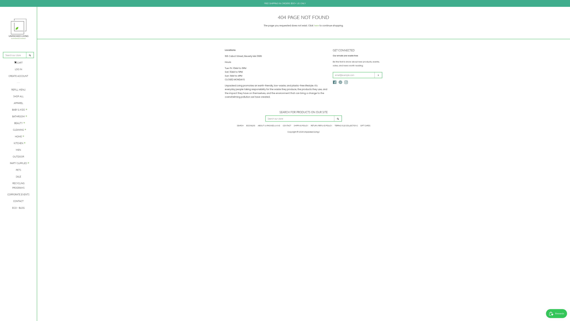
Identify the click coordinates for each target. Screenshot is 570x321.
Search (240, 125)
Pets (18, 170)
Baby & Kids (18, 109)
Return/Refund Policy (321, 125)
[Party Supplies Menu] (28, 163)
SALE (18, 176)
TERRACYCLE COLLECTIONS (346, 125)
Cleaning (18, 129)
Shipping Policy (301, 125)
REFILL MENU (18, 89)
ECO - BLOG (18, 207)
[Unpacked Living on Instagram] (346, 82)
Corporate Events (18, 194)
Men (18, 149)
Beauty (18, 123)
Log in (18, 69)
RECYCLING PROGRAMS (18, 185)
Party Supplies (18, 163)
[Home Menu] (23, 136)
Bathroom (18, 116)
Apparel (18, 103)
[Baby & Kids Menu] (26, 110)
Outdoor (18, 156)
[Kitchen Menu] (24, 143)
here (316, 25)
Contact (18, 201)
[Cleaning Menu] (25, 130)
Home (18, 136)
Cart (19, 62)
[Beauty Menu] (24, 123)
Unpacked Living (311, 132)
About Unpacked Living (269, 125)
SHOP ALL (18, 96)
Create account (18, 76)
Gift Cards (365, 125)
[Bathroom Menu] (26, 116)
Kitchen (18, 143)
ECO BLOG (250, 125)
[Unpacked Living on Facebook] (335, 82)
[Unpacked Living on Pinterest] (340, 82)
